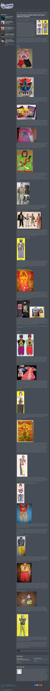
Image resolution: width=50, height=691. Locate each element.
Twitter (37, 685)
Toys (28, 9)
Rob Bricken (20, 662)
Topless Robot (3, 689)
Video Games (38, 9)
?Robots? (22, 208)
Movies (24, 9)
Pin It (25, 650)
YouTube (39, 685)
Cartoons (44, 9)
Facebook (35, 685)
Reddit (41, 685)
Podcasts (14, 9)
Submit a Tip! (3, 684)
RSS (2, 687)
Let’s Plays (19, 9)
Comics (33, 9)
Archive (49, 9)
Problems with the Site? (10, 684)
